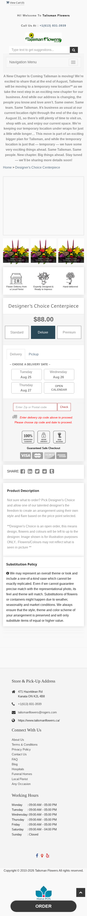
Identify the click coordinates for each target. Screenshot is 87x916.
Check (64, 407)
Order (43, 906)
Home (7, 167)
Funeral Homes (22, 774)
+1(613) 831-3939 (53, 25)
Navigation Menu (23, 62)
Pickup (34, 354)
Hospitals (18, 769)
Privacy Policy (21, 749)
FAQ (15, 759)
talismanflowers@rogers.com (37, 712)
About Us (18, 739)
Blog (15, 764)
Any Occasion (21, 784)
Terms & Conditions (25, 744)
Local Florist (20, 779)
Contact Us (19, 754)
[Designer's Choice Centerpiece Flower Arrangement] (16, 251)
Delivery (16, 354)
